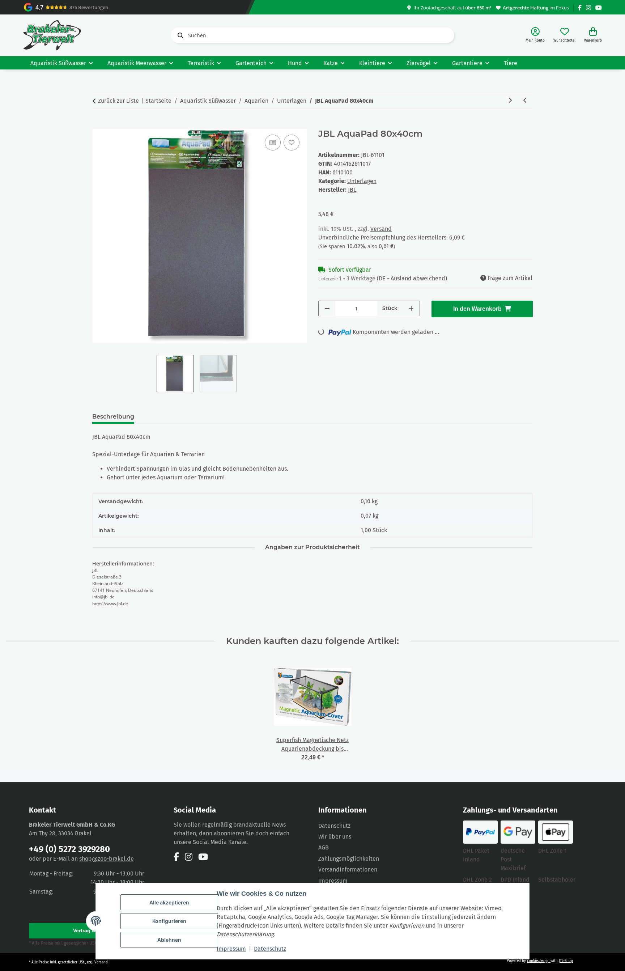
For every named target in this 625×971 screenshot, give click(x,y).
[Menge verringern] (327, 308)
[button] (535, 35)
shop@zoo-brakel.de (106, 858)
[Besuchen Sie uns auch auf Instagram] (588, 7)
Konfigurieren (169, 921)
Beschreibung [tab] (113, 416)
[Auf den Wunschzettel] (291, 142)
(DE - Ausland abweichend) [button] (412, 278)
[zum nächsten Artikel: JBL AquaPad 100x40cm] (510, 101)
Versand (381, 228)
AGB (323, 847)
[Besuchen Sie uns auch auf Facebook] (580, 7)
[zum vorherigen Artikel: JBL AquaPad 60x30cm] (525, 101)
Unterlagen (362, 181)
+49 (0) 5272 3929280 (69, 849)
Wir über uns (334, 836)
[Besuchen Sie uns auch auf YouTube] (598, 7)
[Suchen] (179, 35)
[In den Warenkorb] (98, 125)
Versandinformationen (347, 869)
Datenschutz (270, 948)
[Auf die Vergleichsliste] (273, 142)
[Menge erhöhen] (411, 308)
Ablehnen (169, 940)
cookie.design (538, 961)
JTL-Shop (566, 961)
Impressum (231, 948)
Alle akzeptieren (169, 902)
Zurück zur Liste (118, 100)
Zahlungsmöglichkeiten (348, 858)
